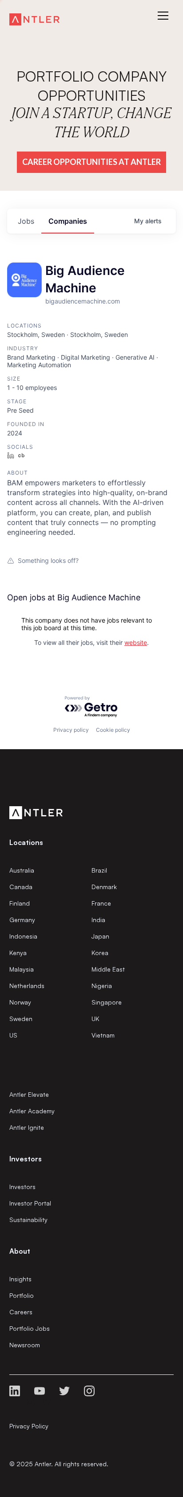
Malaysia (21, 969)
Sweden (20, 1018)
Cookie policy (113, 729)
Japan (100, 936)
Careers (20, 1312)
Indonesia (23, 936)
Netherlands (26, 985)
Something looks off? (48, 560)
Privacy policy (71, 729)
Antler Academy (32, 1111)
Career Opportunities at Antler (91, 162)
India (98, 919)
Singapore (107, 1002)
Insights (20, 1279)
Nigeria (102, 985)
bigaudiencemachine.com (82, 301)
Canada (20, 886)
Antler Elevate (29, 1094)
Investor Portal (30, 1203)
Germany (22, 919)
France (101, 903)
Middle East (108, 969)
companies (67, 221)
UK (95, 1018)
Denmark (104, 886)
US (13, 1035)
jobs (26, 221)
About (19, 1251)
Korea (100, 952)
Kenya (18, 952)
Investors (22, 1186)
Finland (19, 903)
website (135, 642)
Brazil (99, 870)
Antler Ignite (26, 1127)
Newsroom (24, 1345)
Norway (20, 1002)
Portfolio (21, 1295)
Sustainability (28, 1219)
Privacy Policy (28, 1426)
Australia (21, 870)
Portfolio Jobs (29, 1328)
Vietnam (103, 1035)
